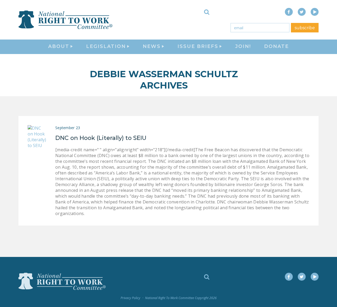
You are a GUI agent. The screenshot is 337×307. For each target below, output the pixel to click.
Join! (243, 46)
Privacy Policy (130, 298)
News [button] (152, 46)
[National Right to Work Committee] (65, 20)
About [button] (58, 46)
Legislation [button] (106, 46)
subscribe (305, 27)
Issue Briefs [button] (197, 46)
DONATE (276, 46)
